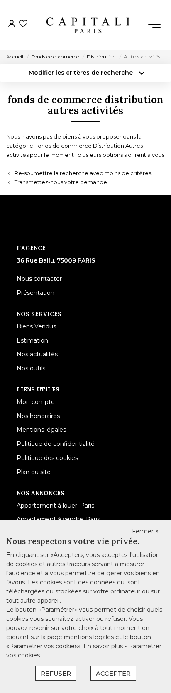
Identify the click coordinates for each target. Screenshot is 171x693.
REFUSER (56, 673)
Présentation (35, 293)
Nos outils (31, 368)
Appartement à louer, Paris (55, 505)
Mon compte (36, 402)
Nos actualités (37, 354)
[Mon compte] (11, 24)
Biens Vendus (36, 326)
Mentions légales (41, 429)
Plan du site (34, 472)
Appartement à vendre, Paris (58, 519)
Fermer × (145, 531)
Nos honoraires (38, 416)
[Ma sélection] (23, 24)
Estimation (32, 340)
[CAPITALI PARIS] (87, 25)
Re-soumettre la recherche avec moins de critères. (83, 173)
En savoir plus (104, 646)
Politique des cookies (47, 458)
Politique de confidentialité (56, 443)
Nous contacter (39, 278)
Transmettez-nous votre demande (61, 182)
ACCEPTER (113, 673)
